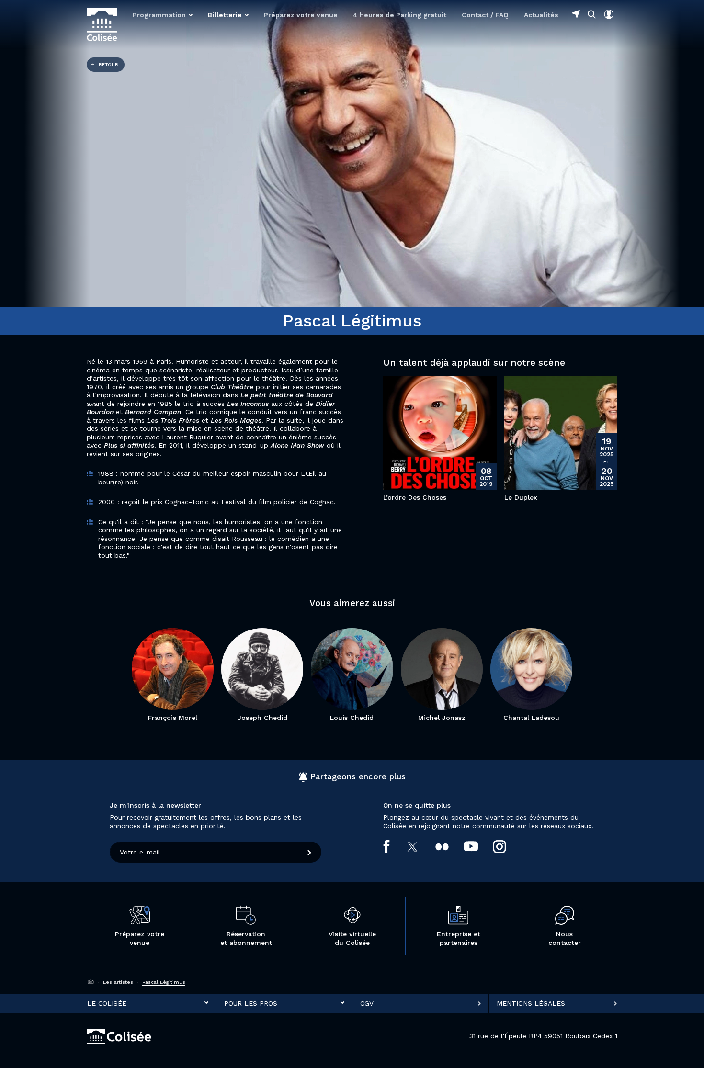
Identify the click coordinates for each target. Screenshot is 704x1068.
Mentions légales (531, 1003)
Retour (108, 64)
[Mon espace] (608, 14)
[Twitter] (420, 847)
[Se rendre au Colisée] (576, 14)
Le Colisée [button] (106, 1003)
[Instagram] (507, 846)
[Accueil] (91, 982)
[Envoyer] (309, 852)
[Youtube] (478, 846)
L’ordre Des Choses (414, 497)
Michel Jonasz (442, 717)
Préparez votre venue (301, 15)
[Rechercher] (592, 14)
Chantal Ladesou (531, 717)
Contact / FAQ (485, 15)
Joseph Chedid (262, 717)
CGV (367, 1003)
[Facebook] (394, 846)
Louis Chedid (352, 717)
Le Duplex (520, 497)
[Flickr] (449, 846)
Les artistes (118, 982)
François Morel (172, 717)
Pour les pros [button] (250, 1003)
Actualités (541, 15)
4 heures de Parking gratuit (399, 15)
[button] (162, 15)
